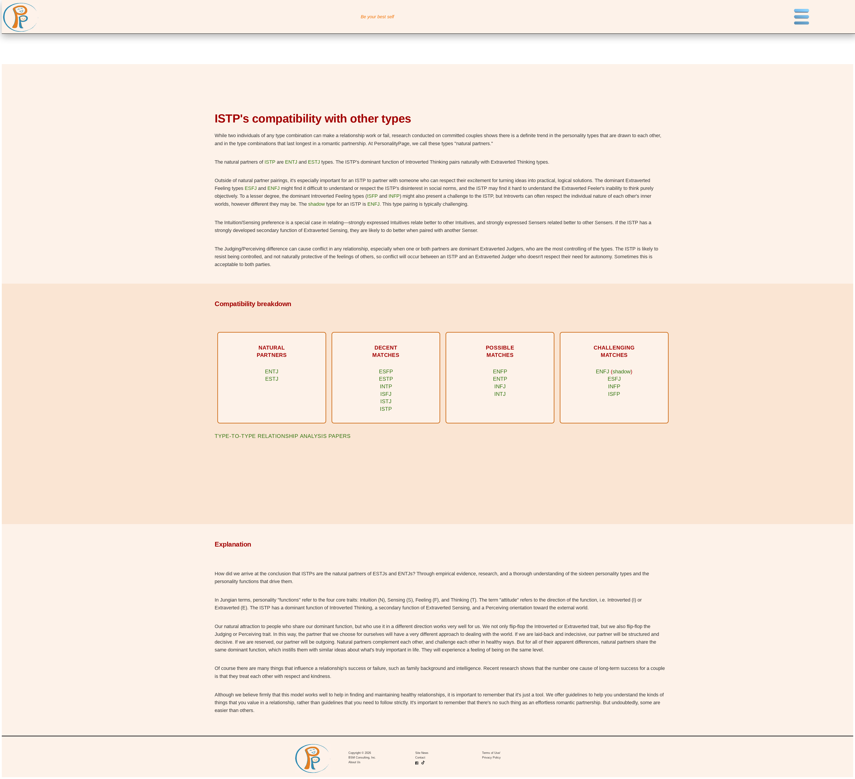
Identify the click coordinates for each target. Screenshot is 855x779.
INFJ (500, 386)
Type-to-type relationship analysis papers (283, 436)
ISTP (270, 162)
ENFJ (273, 188)
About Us (354, 762)
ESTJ (314, 162)
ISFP (372, 196)
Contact (420, 757)
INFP (394, 196)
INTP (386, 386)
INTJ (500, 394)
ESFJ (251, 188)
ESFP (386, 371)
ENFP (500, 371)
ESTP (386, 379)
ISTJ (385, 401)
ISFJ (385, 394)
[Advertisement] (348, 482)
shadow (316, 204)
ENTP (500, 379)
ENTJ (291, 162)
